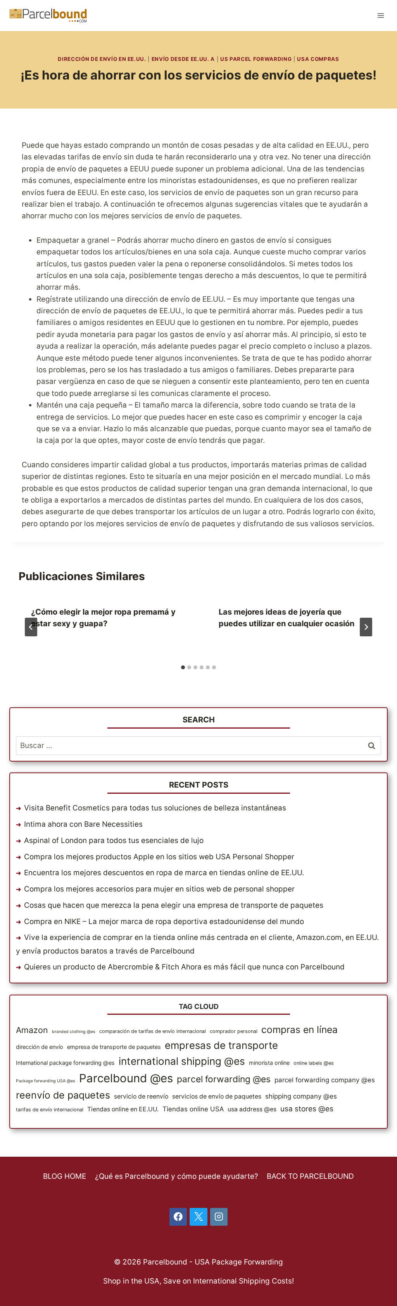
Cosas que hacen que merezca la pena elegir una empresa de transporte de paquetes (173, 905)
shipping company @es (301, 1096)
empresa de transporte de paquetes (114, 1046)
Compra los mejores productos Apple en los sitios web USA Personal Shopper (159, 856)
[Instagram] (219, 1217)
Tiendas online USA (193, 1109)
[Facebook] (178, 1217)
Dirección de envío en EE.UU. (102, 59)
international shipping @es (182, 1061)
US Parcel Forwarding (256, 59)
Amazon (32, 1030)
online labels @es (313, 1063)
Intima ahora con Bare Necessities (83, 824)
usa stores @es (306, 1108)
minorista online (269, 1062)
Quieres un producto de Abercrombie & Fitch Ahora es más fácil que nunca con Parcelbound (184, 966)
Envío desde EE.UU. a (183, 59)
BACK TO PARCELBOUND (310, 1176)
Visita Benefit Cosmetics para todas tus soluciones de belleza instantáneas (155, 807)
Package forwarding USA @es (45, 1080)
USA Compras (318, 59)
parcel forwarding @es (224, 1079)
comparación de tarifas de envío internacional (152, 1031)
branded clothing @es (73, 1031)
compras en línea (299, 1029)
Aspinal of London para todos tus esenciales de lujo (114, 840)
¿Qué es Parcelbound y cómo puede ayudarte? (176, 1176)
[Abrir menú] (380, 15)
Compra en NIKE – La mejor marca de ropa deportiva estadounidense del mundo (164, 921)
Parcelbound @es (126, 1078)
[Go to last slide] (31, 627)
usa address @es (252, 1109)
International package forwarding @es (65, 1062)
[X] (198, 1217)
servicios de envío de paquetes (216, 1096)
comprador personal (233, 1031)
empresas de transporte (221, 1045)
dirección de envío (39, 1046)
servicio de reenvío (141, 1096)
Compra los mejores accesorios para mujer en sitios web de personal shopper (159, 888)
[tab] (183, 667)
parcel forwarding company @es (324, 1080)
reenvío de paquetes (63, 1095)
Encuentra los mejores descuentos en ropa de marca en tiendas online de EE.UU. (164, 872)
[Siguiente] (366, 627)
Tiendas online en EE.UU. (123, 1109)
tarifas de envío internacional (49, 1110)
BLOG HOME (64, 1176)
